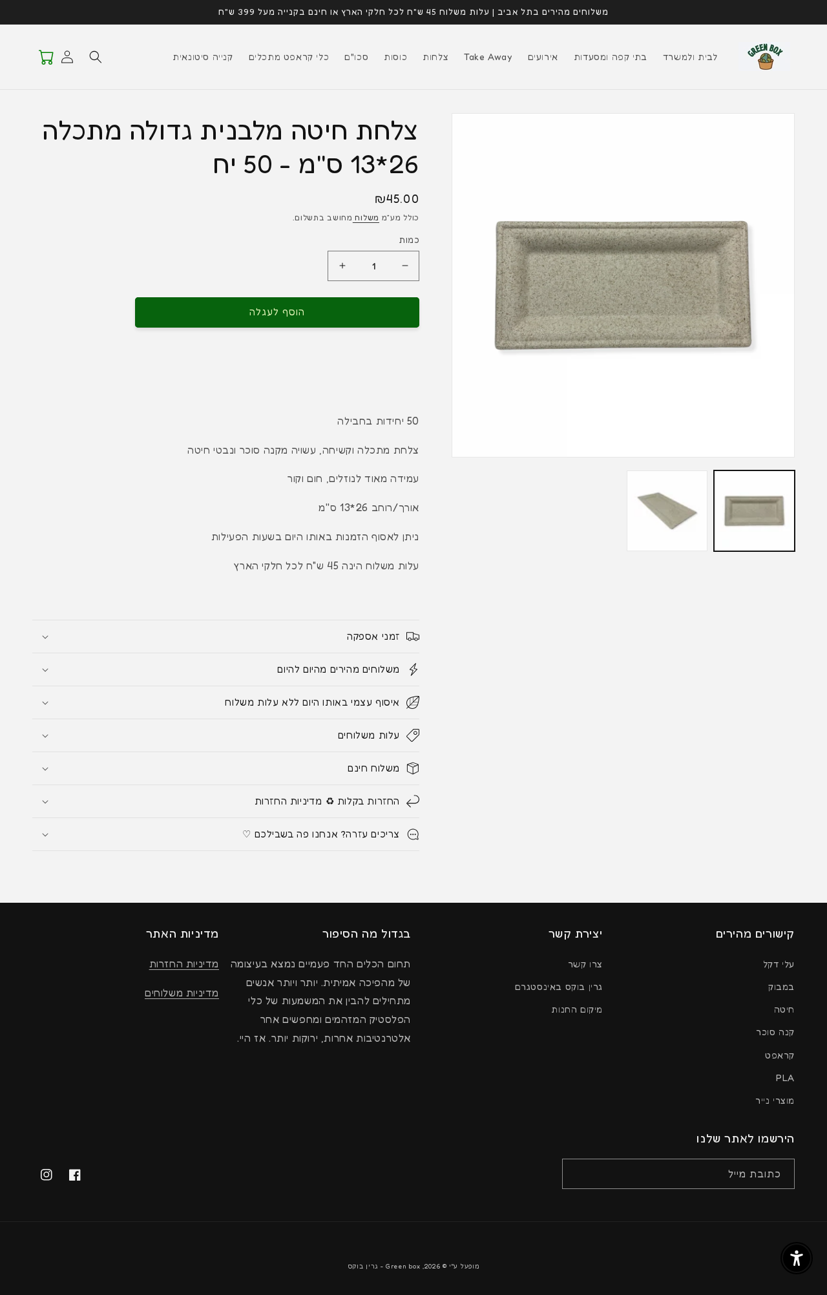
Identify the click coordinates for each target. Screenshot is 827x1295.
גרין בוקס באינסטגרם (559, 986)
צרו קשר (585, 963)
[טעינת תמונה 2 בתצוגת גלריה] (667, 510)
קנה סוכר (775, 1031)
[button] (95, 57)
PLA (785, 1077)
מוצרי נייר (775, 1100)
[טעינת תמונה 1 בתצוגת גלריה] (754, 510)
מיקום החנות (577, 1009)
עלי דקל (779, 963)
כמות (409, 240)
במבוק (781, 986)
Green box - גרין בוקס (384, 1266)
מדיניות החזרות (184, 963)
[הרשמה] (576, 1174)
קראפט (780, 1054)
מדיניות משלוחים (182, 992)
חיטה (784, 1009)
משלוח (366, 217)
